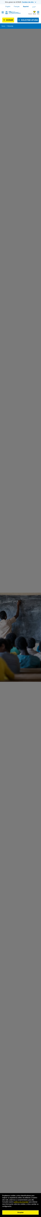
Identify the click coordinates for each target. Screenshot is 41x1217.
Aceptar (20, 1212)
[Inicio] (12, 13)
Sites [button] (38, 14)
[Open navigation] (3, 12)
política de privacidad (21, 1202)
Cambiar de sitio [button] (28, 2)
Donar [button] (34, 14)
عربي (34, 6)
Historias (10, 26)
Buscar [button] (30, 14)
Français (17, 6)
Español (26, 6)
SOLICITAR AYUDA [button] (29, 20)
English (7, 6)
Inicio (3, 26)
